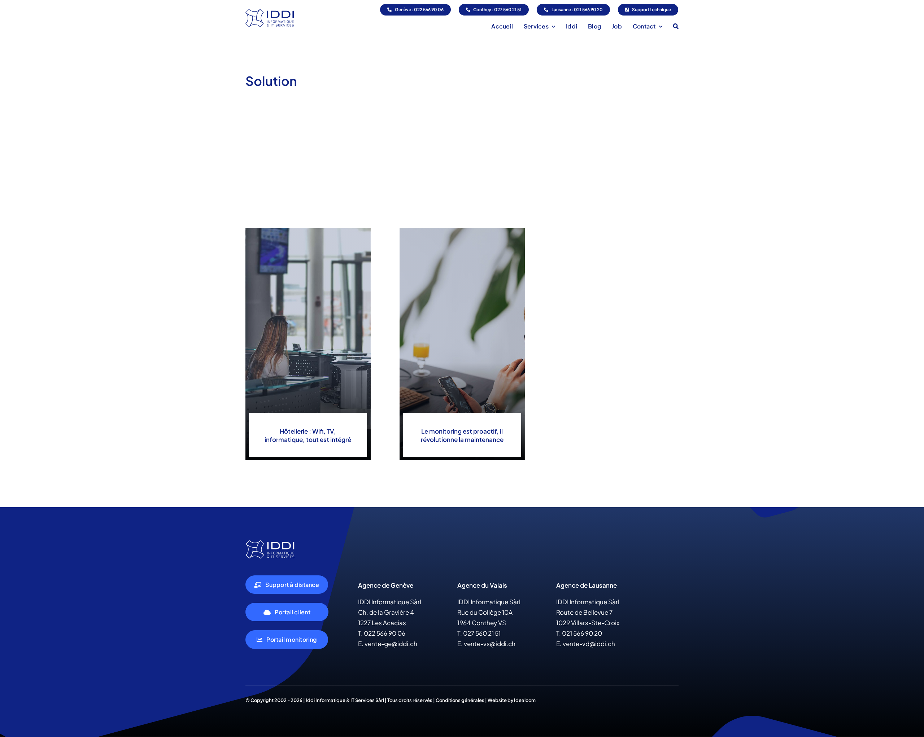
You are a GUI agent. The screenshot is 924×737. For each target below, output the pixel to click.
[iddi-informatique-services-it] (270, 543)
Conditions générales (459, 700)
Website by (501, 700)
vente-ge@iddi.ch (391, 644)
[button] (676, 26)
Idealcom (525, 700)
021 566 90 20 (582, 633)
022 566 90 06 (384, 633)
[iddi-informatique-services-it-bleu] (269, 12)
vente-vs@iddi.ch (489, 644)
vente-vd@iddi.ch (589, 644)
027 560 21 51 (482, 633)
